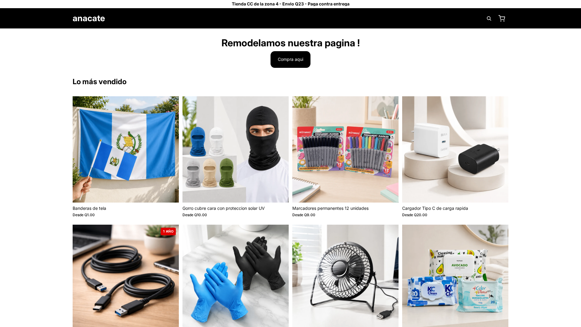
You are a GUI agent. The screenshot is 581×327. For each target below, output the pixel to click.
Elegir (174, 193)
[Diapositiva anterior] (82, 149)
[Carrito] (501, 18)
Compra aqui (290, 59)
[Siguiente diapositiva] (170, 149)
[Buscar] (489, 18)
